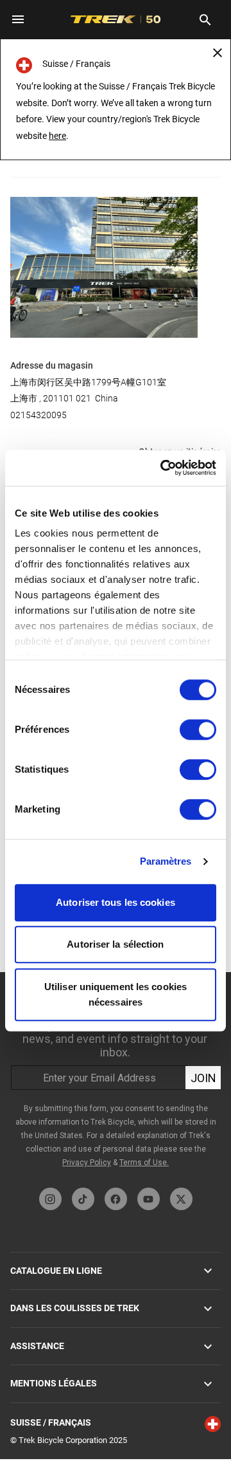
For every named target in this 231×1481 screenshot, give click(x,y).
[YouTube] (148, 1199)
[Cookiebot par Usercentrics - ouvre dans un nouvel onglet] (163, 467)
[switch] (198, 729)
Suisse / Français (50, 1422)
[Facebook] (116, 1199)
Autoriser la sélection (115, 944)
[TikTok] (83, 1199)
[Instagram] (50, 1199)
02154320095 (38, 415)
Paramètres (166, 861)
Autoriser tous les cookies (115, 902)
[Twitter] (181, 1199)
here (57, 136)
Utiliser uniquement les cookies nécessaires (115, 994)
